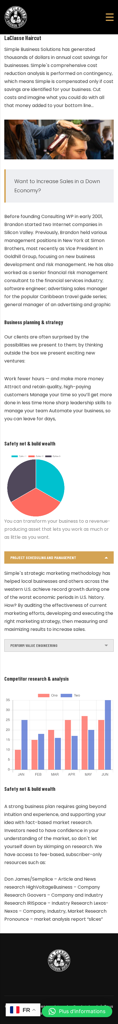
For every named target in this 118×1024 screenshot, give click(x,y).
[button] (77, 1011)
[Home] (15, 16)
